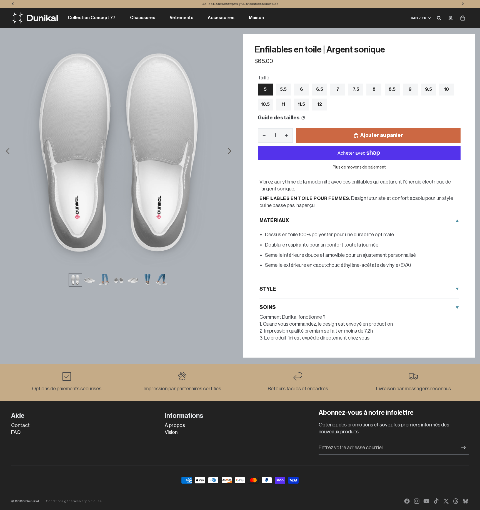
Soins (267, 307)
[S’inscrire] (463, 447)
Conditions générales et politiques (74, 501)
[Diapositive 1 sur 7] (75, 280)
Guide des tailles (279, 117)
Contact (20, 425)
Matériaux (274, 220)
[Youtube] (426, 501)
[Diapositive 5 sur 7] (133, 280)
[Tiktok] (436, 501)
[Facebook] (407, 501)
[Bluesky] (465, 501)
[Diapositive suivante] (231, 152)
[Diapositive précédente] (6, 152)
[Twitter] (446, 501)
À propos (175, 425)
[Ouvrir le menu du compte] (450, 18)
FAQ (16, 432)
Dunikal (32, 501)
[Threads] (455, 501)
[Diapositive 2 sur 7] (90, 280)
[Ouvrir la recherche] (439, 18)
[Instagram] (416, 501)
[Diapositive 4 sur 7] (118, 280)
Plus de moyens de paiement (359, 167)
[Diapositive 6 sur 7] (147, 280)
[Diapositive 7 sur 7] (162, 280)
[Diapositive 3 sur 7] (104, 280)
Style (267, 289)
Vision (171, 432)
